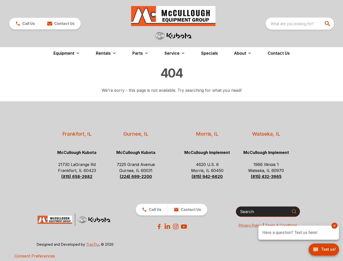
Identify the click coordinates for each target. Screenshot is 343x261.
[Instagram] (176, 226)
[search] (328, 23)
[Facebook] (159, 226)
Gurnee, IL (135, 134)
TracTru (92, 244)
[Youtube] (184, 226)
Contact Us (279, 53)
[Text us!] (324, 249)
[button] (25, 23)
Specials (209, 53)
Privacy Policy (250, 225)
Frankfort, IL (77, 134)
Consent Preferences (34, 255)
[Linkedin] (167, 226)
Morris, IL (207, 134)
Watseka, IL (266, 134)
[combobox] (300, 24)
